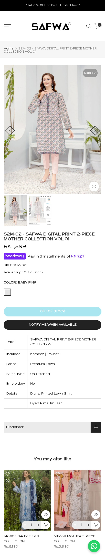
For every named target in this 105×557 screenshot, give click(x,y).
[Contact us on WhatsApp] (94, 546)
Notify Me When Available (52, 325)
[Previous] (10, 130)
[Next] (95, 130)
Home (8, 48)
